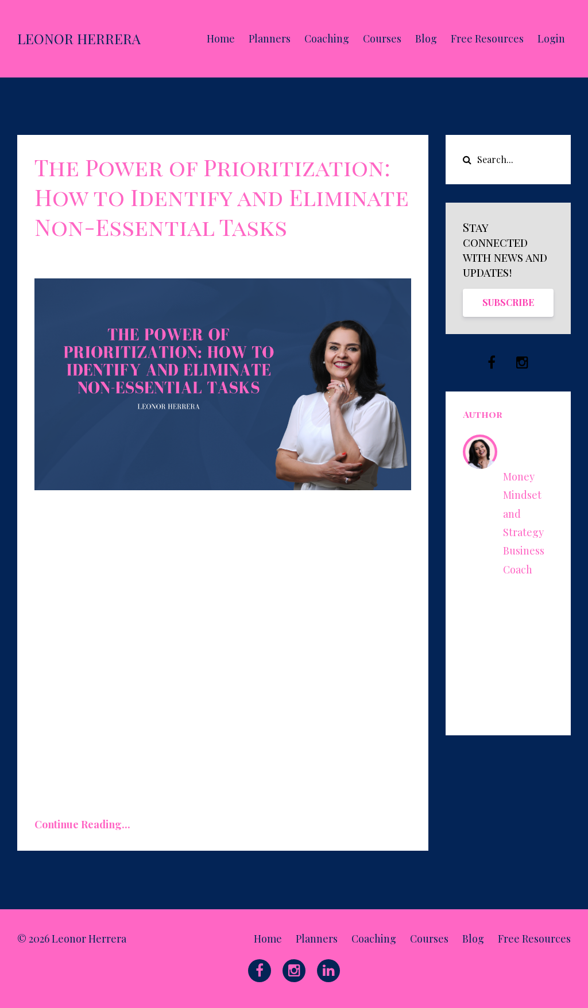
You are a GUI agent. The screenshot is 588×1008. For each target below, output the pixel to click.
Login (551, 38)
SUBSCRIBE (508, 302)
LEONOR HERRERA (79, 38)
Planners (270, 38)
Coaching (326, 38)
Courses (382, 38)
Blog (426, 38)
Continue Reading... (82, 824)
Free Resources (487, 38)
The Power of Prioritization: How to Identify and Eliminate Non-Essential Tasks (221, 197)
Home (221, 38)
